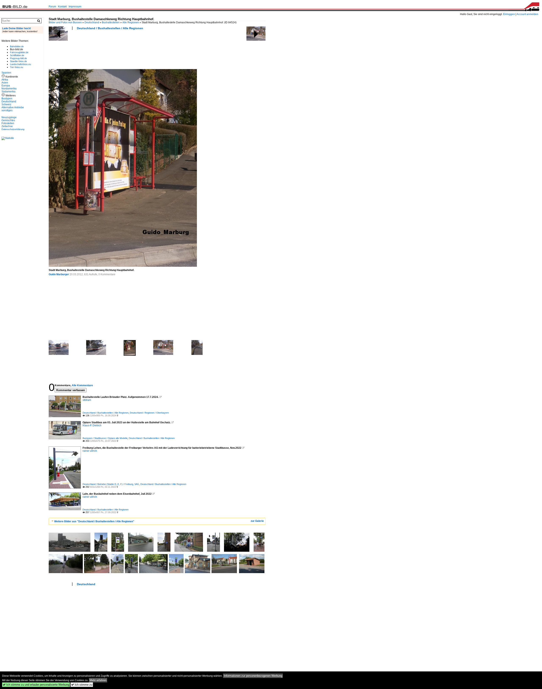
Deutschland (91, 22)
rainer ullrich (90, 450)
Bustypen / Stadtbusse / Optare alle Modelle (105, 438)
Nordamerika (9, 88)
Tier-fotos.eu (16, 67)
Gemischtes (8, 120)
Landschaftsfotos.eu (20, 64)
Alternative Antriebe (12, 107)
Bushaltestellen (111, 22)
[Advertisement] (126, 50)
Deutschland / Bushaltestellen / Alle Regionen (110, 28)
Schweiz (6, 104)
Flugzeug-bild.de (18, 58)
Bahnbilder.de (17, 46)
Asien (4, 82)
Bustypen (6, 98)
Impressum (75, 6)
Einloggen (509, 14)
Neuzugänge (9, 117)
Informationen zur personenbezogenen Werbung (253, 675)
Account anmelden (527, 14)
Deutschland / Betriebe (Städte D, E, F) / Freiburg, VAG (111, 484)
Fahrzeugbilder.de (19, 52)
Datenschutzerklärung (12, 129)
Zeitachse (7, 126)
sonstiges (6, 110)
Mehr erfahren (98, 680)
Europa (5, 85)
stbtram (87, 400)
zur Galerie (257, 521)
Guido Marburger (59, 274)
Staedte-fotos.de (18, 61)
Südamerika (8, 91)
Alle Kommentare (82, 385)
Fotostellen (7, 123)
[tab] (157, 521)
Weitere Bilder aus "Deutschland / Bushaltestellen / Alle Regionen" (94, 521)
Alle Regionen (130, 22)
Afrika (4, 79)
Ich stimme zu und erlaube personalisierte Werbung (36, 684)
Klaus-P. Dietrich (92, 425)
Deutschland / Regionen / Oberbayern (149, 412)
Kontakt (62, 6)
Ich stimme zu (81, 684)
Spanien (6, 72)
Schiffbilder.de (17, 55)
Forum (52, 6)
